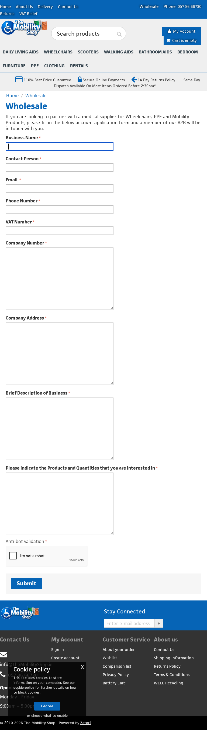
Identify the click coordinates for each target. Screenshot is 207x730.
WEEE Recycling (168, 682)
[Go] (158, 623)
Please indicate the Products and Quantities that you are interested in (80, 468)
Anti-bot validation (25, 541)
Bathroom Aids (155, 52)
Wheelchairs (58, 52)
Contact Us (68, 6)
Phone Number (21, 201)
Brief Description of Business (36, 393)
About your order (119, 649)
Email (12, 180)
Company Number (25, 243)
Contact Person (22, 159)
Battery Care (114, 682)
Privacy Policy (116, 674)
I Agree (47, 706)
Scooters (88, 52)
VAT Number (19, 222)
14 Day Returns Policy (156, 79)
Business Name (22, 138)
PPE (35, 66)
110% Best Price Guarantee (47, 79)
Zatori (85, 722)
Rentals (79, 66)
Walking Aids (118, 52)
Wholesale (149, 6)
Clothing (54, 66)
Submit (26, 583)
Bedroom (187, 52)
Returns (7, 13)
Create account (65, 657)
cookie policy (23, 687)
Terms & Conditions (171, 674)
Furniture (14, 66)
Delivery (45, 6)
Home (5, 6)
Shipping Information (174, 657)
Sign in (57, 649)
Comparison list (117, 666)
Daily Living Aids (21, 52)
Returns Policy (167, 666)
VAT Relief (28, 13)
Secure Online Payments (104, 79)
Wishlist (110, 657)
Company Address (25, 318)
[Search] (119, 33)
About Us (24, 6)
